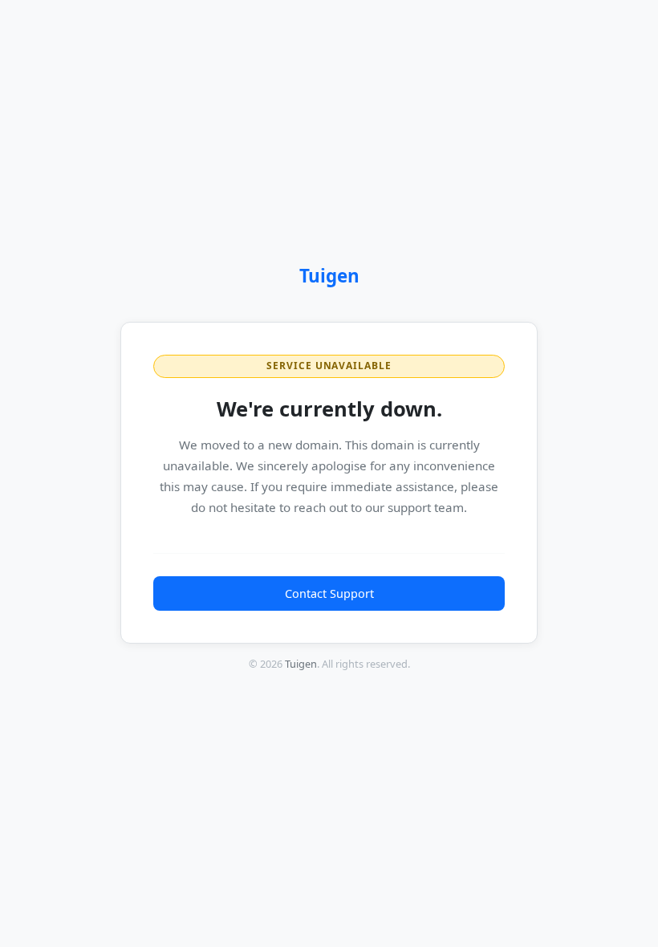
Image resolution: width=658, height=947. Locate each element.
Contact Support (329, 593)
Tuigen (329, 275)
